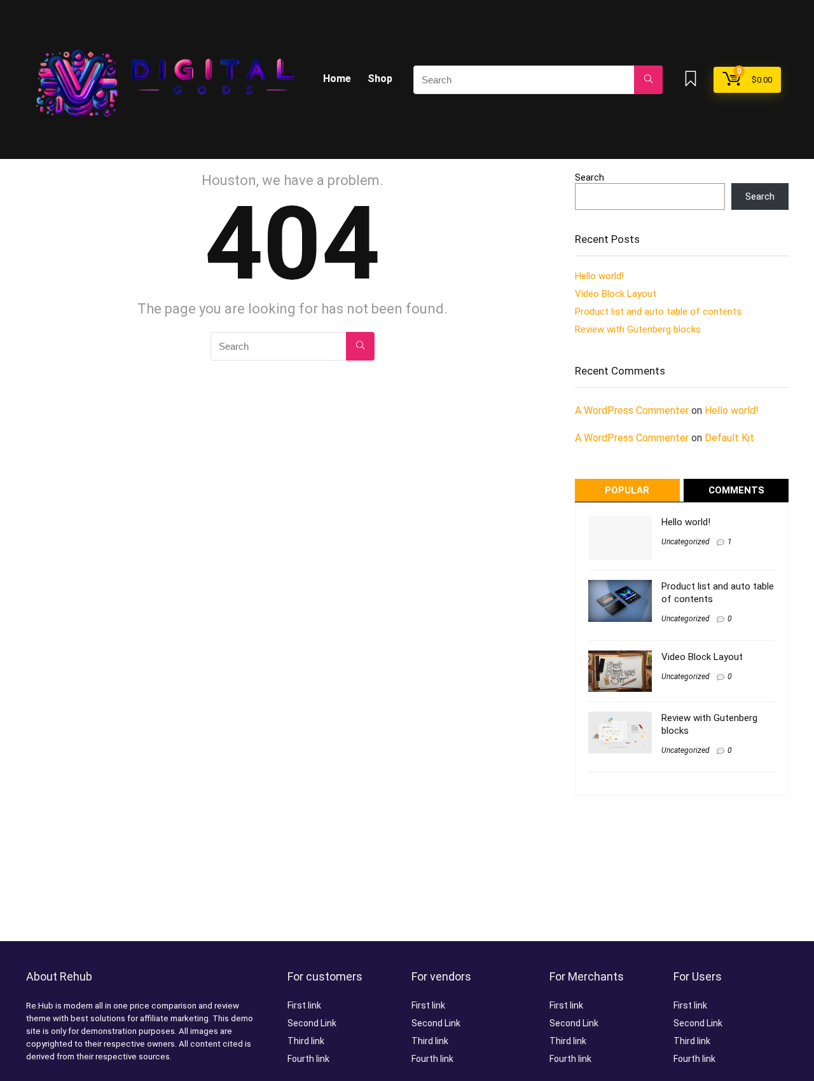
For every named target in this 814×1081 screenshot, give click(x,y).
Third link (305, 1041)
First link (304, 1005)
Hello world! (599, 276)
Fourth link (308, 1059)
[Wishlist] (690, 80)
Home (337, 78)
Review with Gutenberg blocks (638, 329)
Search (589, 177)
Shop (380, 78)
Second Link (311, 1023)
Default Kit (729, 438)
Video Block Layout (615, 294)
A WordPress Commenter (632, 410)
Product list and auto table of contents (658, 311)
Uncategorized (685, 541)
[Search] (648, 79)
